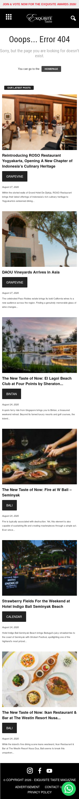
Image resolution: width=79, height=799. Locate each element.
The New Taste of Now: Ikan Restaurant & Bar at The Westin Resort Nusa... (39, 715)
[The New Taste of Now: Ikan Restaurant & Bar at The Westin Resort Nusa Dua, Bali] (39, 679)
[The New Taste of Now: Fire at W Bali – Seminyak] (39, 456)
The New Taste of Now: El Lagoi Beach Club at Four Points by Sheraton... (37, 380)
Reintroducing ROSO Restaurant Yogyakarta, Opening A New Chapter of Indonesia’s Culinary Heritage (37, 161)
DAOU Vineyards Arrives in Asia (31, 272)
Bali (9, 505)
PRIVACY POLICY (40, 792)
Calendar (14, 617)
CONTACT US (54, 787)
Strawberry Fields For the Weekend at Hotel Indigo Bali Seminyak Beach (36, 603)
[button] (72, 18)
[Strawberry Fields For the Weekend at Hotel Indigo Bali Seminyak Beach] (39, 568)
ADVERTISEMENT (27, 787)
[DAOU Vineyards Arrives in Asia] (39, 239)
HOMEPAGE (51, 69)
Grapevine (14, 176)
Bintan (11, 394)
